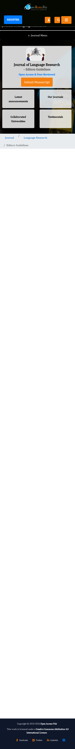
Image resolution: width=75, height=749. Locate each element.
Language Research (35, 137)
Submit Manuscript (37, 82)
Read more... (36, 511)
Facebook (23, 740)
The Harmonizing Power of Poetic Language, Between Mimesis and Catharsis (35, 641)
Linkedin (54, 740)
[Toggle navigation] (66, 20)
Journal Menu (37, 35)
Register (13, 19)
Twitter (39, 740)
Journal (9, 137)
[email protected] (53, 425)
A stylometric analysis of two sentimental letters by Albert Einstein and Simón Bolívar (35, 609)
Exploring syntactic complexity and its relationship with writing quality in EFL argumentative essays (32, 543)
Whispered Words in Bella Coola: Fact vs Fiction (33, 577)
